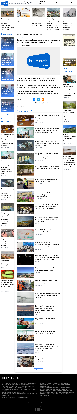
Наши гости (6, 34)
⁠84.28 (55, 3)
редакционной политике (52, 103)
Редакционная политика (23, 397)
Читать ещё (39, 370)
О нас (3, 397)
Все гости (7, 114)
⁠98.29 (60, 3)
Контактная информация (11, 397)
